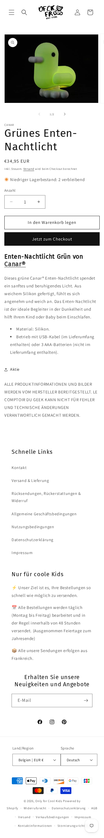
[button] (11, 12)
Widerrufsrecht (35, 808)
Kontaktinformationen (35, 826)
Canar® (15, 264)
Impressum (22, 552)
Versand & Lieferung (30, 480)
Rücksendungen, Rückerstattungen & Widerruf (46, 497)
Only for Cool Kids (48, 801)
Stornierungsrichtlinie (74, 826)
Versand (28, 169)
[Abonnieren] (85, 700)
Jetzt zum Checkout (52, 239)
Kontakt (19, 467)
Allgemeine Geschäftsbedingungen (44, 513)
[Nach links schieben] (39, 114)
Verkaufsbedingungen (52, 817)
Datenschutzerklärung (32, 539)
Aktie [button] (15, 369)
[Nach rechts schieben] (64, 114)
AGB (94, 808)
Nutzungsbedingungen (33, 526)
